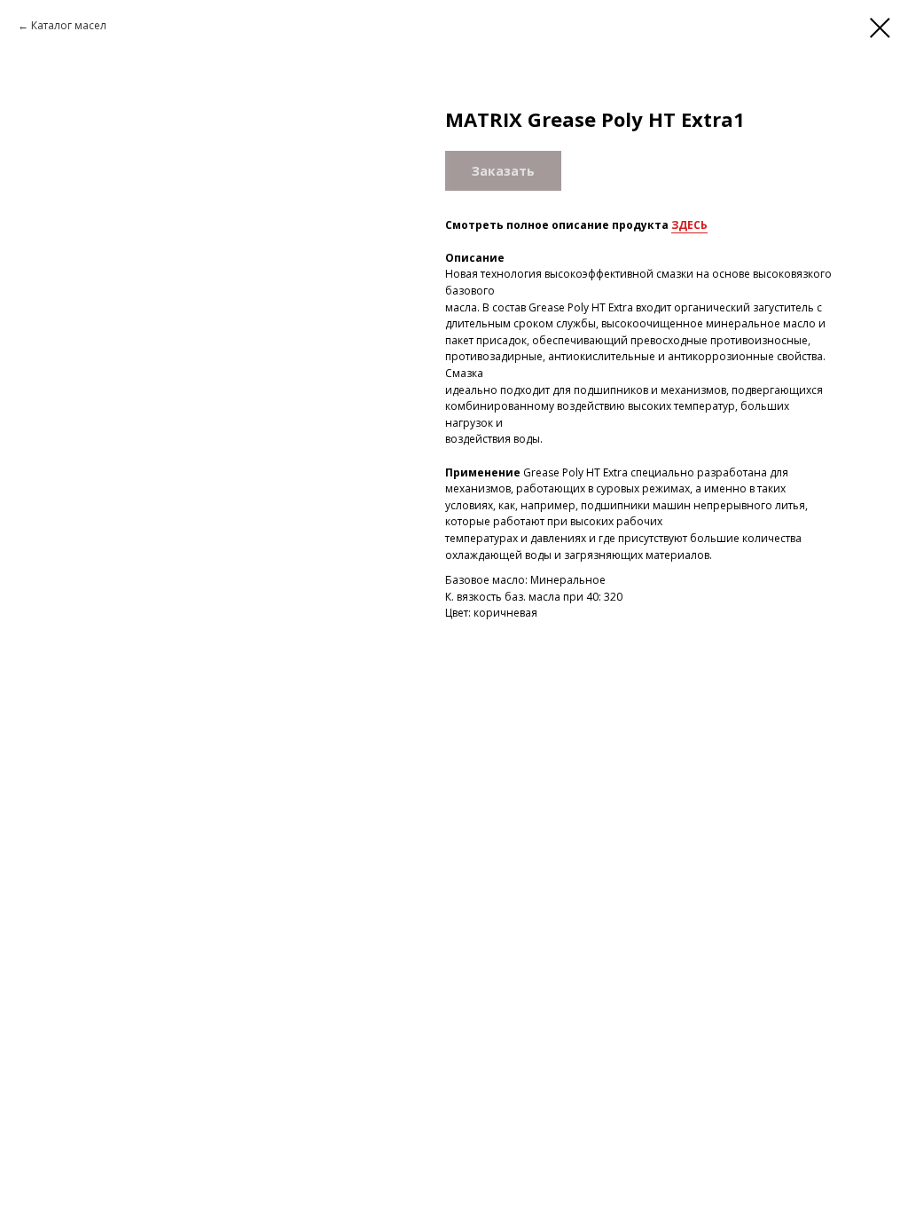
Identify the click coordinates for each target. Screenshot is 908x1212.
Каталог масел (68, 25)
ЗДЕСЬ (689, 224)
